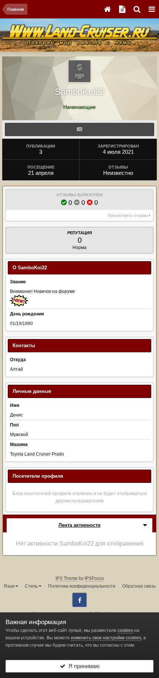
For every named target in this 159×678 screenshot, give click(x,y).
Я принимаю (82, 666)
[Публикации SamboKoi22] (79, 129)
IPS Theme (66, 578)
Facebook (79, 600)
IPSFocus (94, 578)
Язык (10, 586)
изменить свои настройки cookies (106, 637)
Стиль (32, 586)
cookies (125, 630)
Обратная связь (139, 586)
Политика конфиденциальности (81, 586)
